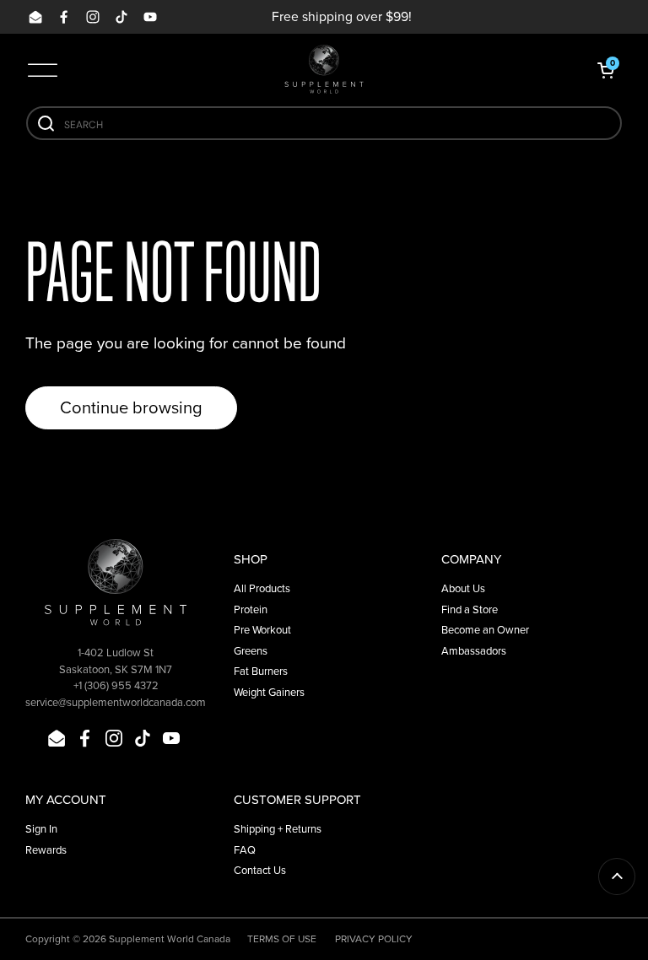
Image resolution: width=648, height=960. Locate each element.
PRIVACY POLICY (374, 939)
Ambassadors (473, 651)
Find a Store (469, 609)
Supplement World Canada (169, 939)
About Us (463, 588)
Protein (250, 609)
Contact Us (260, 870)
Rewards (46, 850)
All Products (262, 588)
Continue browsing (131, 407)
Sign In (41, 829)
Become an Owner (485, 630)
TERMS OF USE (281, 939)
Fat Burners (261, 671)
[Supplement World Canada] (324, 70)
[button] (606, 70)
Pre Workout (262, 630)
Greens (250, 651)
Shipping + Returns (277, 829)
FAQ (245, 850)
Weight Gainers (269, 692)
